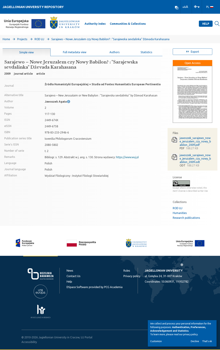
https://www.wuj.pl (127, 157)
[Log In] (197, 6)
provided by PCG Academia (106, 287)
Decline (195, 341)
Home (6, 39)
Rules (126, 270)
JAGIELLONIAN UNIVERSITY (164, 270)
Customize (156, 341)
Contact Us (73, 276)
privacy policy (190, 334)
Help (205, 23)
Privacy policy (131, 276)
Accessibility (29, 341)
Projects (22, 39)
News (70, 270)
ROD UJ (39, 39)
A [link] (183, 7)
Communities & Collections (128, 23)
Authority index (95, 23)
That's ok (207, 341)
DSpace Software (77, 287)
